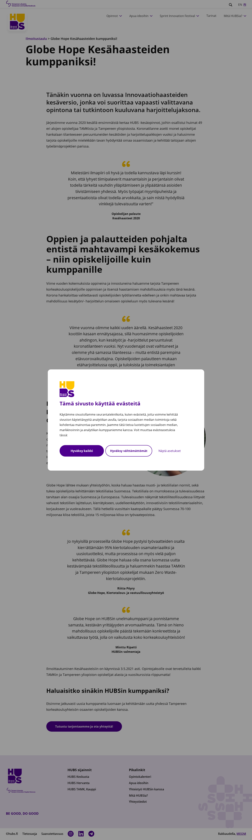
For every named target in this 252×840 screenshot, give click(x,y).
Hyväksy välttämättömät (128, 451)
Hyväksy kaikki (82, 451)
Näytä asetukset (169, 451)
